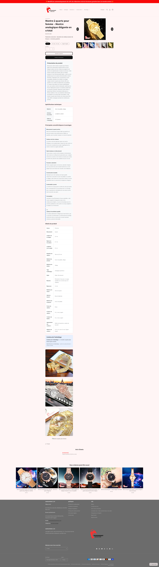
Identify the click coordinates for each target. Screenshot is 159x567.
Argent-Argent (65, 43)
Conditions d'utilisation (73, 506)
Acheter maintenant (59, 57)
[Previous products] (16, 480)
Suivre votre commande (96, 508)
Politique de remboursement (74, 510)
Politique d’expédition (104, 564)
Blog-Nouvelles (94, 517)
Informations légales (72, 513)
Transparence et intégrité (96, 513)
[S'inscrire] (66, 548)
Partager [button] (48, 443)
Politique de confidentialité (86, 564)
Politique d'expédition (72, 508)
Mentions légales (111, 565)
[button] (72, 9)
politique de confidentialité (73, 504)
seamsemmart (52, 564)
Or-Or (48, 43)
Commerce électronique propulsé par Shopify (62, 564)
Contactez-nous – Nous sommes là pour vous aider (101, 510)
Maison (92, 504)
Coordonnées (71, 515)
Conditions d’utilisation (96, 564)
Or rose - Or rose (55, 43)
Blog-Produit (93, 515)
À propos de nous (94, 506)
